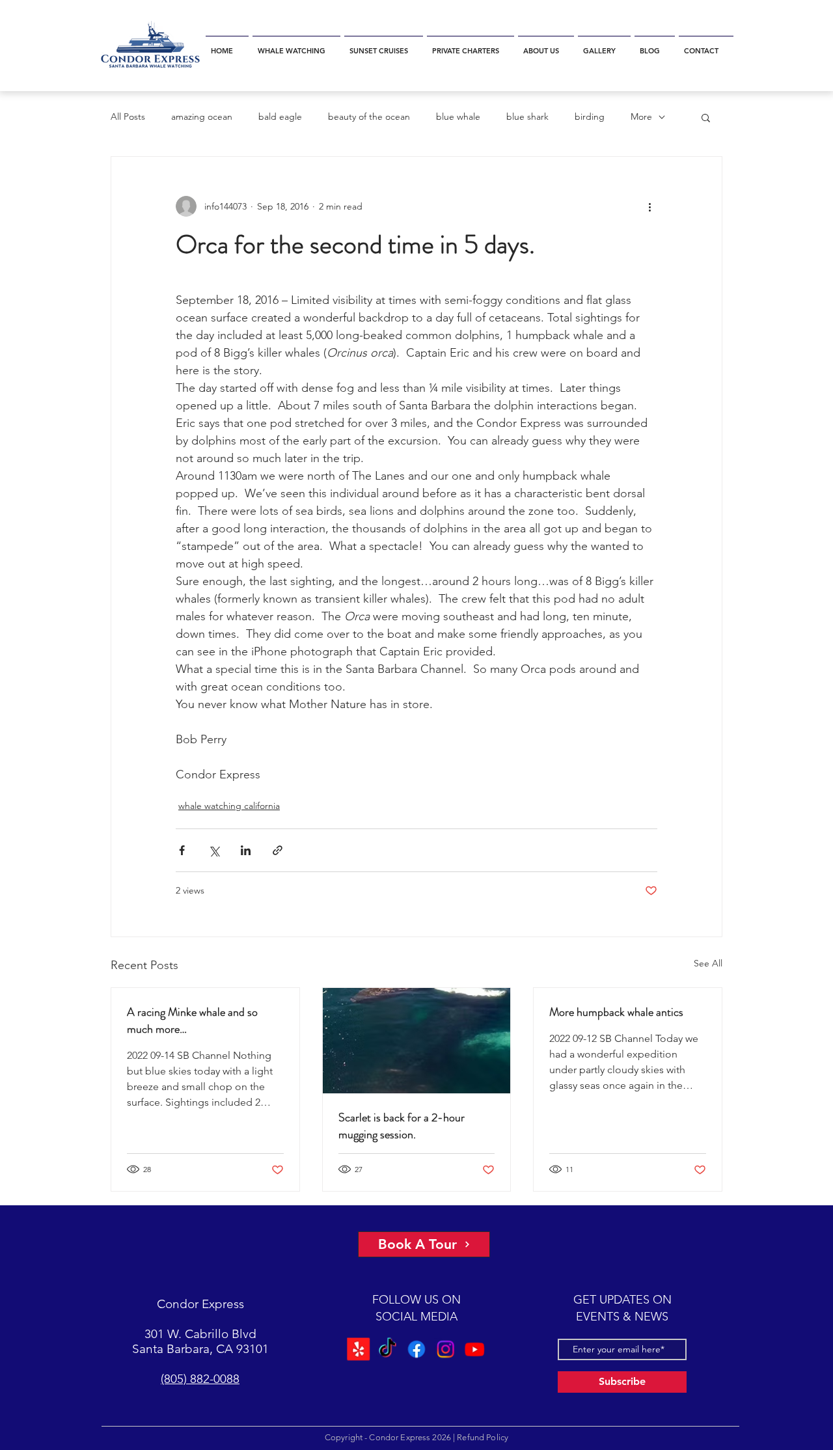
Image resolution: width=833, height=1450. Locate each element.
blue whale (458, 116)
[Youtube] (475, 1348)
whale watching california (229, 806)
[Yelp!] (357, 1348)
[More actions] (649, 206)
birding (590, 116)
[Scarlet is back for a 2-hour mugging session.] (417, 1040)
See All (708, 963)
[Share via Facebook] (182, 850)
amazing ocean (201, 116)
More (641, 116)
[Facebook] (416, 1348)
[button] (296, 45)
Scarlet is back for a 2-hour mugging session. (401, 1126)
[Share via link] (277, 850)
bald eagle (280, 116)
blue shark (527, 116)
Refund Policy (482, 1437)
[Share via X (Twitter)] (214, 850)
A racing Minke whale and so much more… (192, 1020)
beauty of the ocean (369, 116)
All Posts (128, 116)
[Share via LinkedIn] (245, 850)
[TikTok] (387, 1348)
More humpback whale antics (616, 1012)
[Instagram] (446, 1348)
